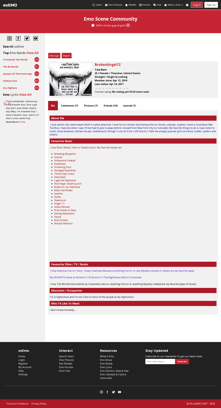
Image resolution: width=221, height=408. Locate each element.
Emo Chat (64, 370)
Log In (196, 4)
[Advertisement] (133, 43)
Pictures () (91, 105)
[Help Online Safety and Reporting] (187, 5)
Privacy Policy (38, 403)
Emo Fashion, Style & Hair (114, 370)
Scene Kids (106, 378)
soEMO (10, 5)
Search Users (66, 356)
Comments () (69, 105)
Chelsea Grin (10, 80)
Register (23, 363)
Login (21, 360)
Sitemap (23, 374)
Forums (146, 4)
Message (54, 55)
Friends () (111, 105)
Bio (53, 105)
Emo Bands (106, 363)
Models (132, 4)
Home (21, 356)
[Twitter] (27, 38)
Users (98, 4)
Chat (159, 4)
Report (66, 55)
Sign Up (211, 4)
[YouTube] (35, 38)
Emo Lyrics (106, 367)
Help (21, 370)
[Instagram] (128, 25)
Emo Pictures (115, 4)
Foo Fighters (10, 87)
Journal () (130, 105)
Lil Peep (22, 122)
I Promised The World (15, 59)
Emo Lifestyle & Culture (113, 374)
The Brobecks (10, 66)
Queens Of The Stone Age (17, 73)
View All (32, 53)
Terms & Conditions (17, 403)
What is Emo (175, 4)
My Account (24, 367)
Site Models (65, 363)
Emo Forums (66, 367)
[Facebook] (18, 38)
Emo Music (106, 360)
